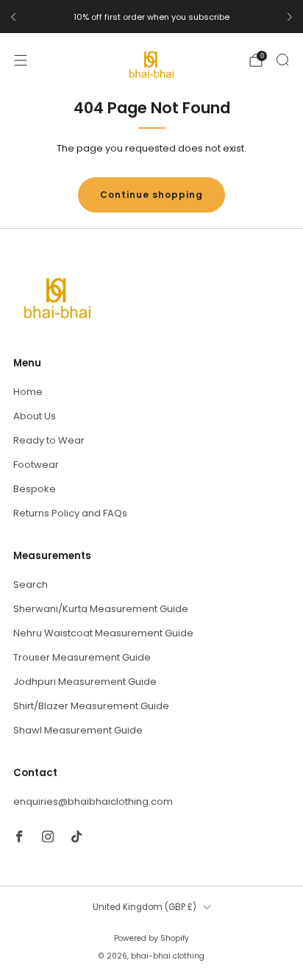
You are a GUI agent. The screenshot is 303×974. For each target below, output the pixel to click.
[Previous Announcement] (13, 17)
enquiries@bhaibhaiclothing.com (93, 801)
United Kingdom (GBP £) (144, 907)
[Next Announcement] (290, 17)
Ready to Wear (49, 440)
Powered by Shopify (151, 938)
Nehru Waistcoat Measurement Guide (103, 633)
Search (30, 584)
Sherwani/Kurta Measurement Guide (100, 609)
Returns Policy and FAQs (70, 513)
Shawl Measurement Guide (78, 730)
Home (28, 392)
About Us (34, 416)
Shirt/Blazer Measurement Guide (91, 706)
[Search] (282, 59)
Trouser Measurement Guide (82, 657)
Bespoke (34, 489)
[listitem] (151, 17)
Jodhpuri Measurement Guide (85, 682)
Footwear (36, 465)
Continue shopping (151, 194)
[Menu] (20, 60)
